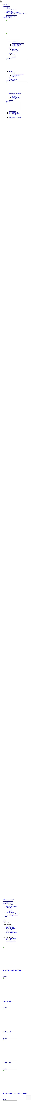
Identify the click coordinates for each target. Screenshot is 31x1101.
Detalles (5, 976)
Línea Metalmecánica (11, 80)
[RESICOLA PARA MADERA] (17, 957)
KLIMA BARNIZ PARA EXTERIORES (15, 1093)
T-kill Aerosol (7, 1032)
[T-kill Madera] (17, 1050)
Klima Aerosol (7, 1001)
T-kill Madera (7, 1062)
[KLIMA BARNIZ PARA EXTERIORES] (17, 1080)
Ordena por (10, 926)
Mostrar (11, 938)
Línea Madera (9, 58)
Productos (8, 101)
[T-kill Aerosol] (17, 1019)
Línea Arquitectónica (10, 18)
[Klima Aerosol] (17, 988)
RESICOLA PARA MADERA (12, 970)
